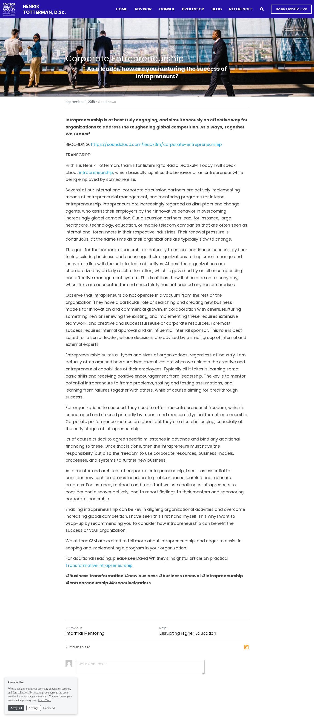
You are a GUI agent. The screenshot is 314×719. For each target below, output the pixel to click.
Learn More (44, 700)
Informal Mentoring (85, 633)
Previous (76, 628)
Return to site (79, 647)
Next (162, 628)
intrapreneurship (96, 172)
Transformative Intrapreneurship (99, 565)
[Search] (262, 9)
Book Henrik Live (291, 9)
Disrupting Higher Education (187, 633)
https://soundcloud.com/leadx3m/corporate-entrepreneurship (156, 144)
